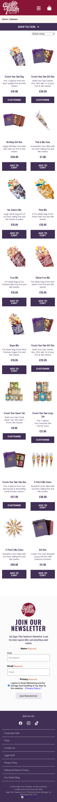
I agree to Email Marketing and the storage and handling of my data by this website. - (28, 686)
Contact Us (9, 747)
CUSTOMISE (14, 99)
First (9, 653)
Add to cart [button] (14, 166)
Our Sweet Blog (12, 777)
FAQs (7, 740)
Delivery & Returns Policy (16, 770)
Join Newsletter (28, 695)
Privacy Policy (32, 688)
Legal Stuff (9, 755)
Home (5, 19)
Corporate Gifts (12, 733)
